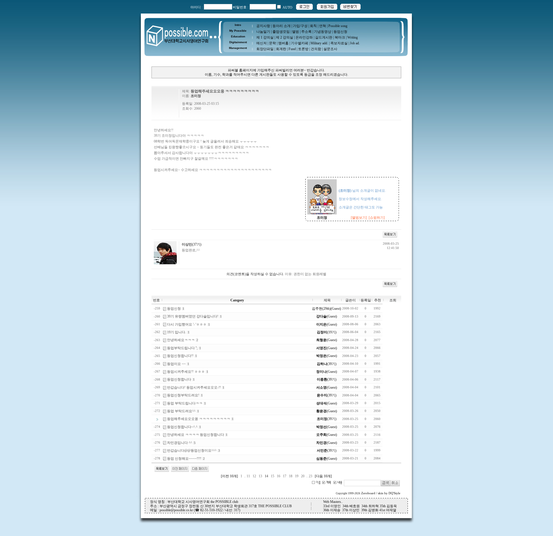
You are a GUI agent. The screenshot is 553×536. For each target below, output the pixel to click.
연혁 (322, 26)
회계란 (281, 49)
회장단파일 (265, 49)
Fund (292, 49)
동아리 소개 (281, 26)
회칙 (313, 26)
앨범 (295, 32)
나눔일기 (263, 32)
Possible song (337, 26)
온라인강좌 (304, 37)
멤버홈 (283, 43)
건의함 (316, 49)
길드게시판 (323, 37)
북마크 (340, 37)
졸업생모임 (281, 32)
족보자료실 (339, 43)
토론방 (303, 49)
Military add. (319, 43)
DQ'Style (394, 493)
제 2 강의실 (284, 37)
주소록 (306, 32)
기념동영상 (322, 32)
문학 (272, 43)
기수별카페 (299, 43)
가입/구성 (300, 26)
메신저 (261, 43)
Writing (352, 37)
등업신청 (340, 32)
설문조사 (330, 49)
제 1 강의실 (265, 37)
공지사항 (263, 26)
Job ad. (355, 43)
